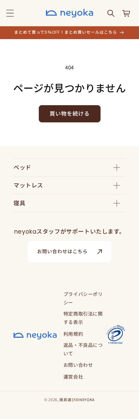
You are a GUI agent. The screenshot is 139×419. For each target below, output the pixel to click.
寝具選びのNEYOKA (77, 399)
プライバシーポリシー (83, 298)
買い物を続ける (70, 114)
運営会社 (73, 376)
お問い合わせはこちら (62, 251)
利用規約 (73, 333)
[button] (10, 13)
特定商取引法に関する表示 (83, 317)
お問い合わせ (78, 364)
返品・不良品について (83, 349)
